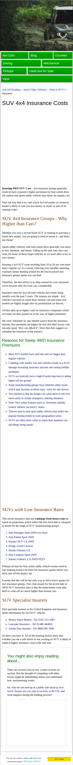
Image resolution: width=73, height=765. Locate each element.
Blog (34, 55)
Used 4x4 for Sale (41, 71)
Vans (6, 79)
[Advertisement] (36, 147)
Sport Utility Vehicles (34, 89)
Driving (7, 63)
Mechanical (51, 63)
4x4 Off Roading (11, 89)
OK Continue (59, 759)
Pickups (8, 71)
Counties (61, 55)
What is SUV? (57, 89)
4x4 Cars (9, 55)
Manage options (32, 761)
